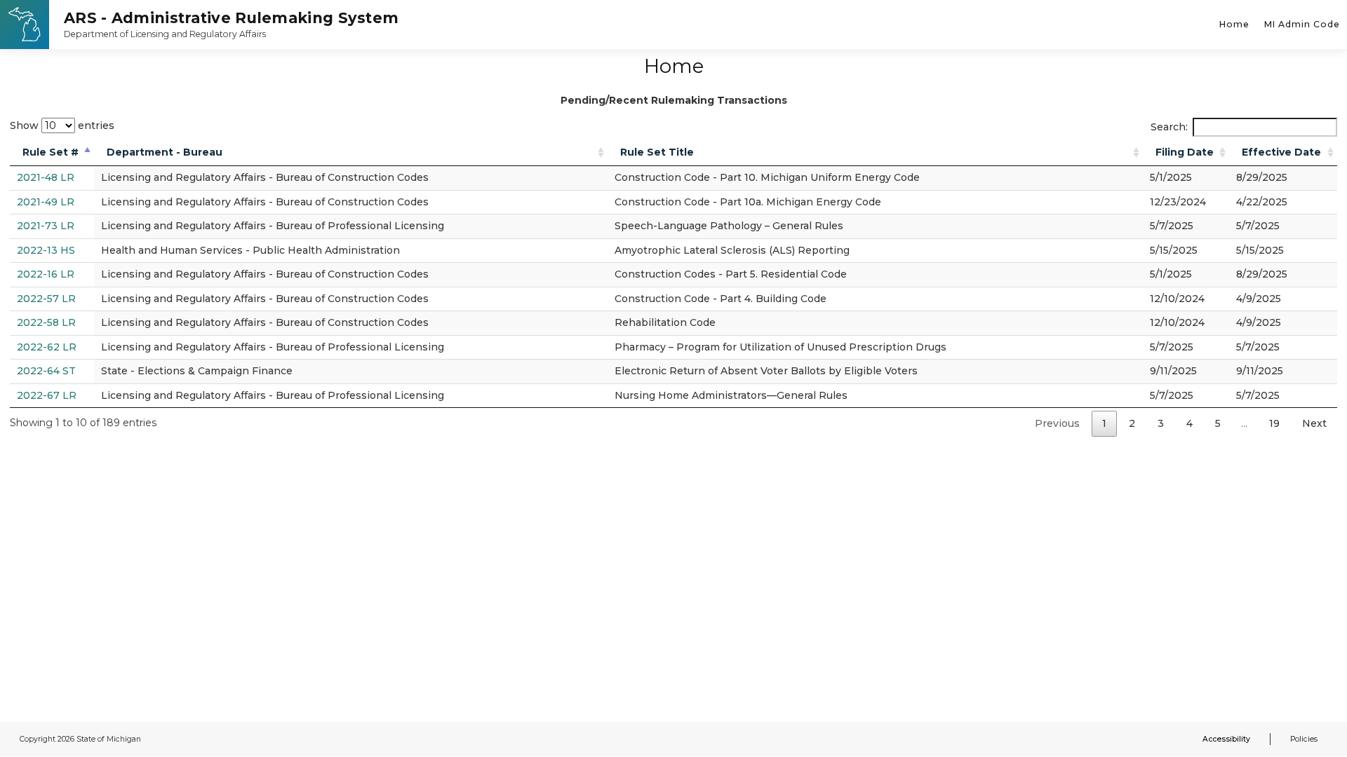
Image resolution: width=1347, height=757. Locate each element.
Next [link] (1314, 423)
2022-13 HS (46, 250)
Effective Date (1281, 152)
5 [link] (1218, 423)
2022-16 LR (45, 274)
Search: (1169, 127)
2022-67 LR (46, 395)
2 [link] (1132, 423)
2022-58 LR (46, 322)
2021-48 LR (45, 177)
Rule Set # (50, 152)
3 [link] (1161, 423)
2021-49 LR (45, 202)
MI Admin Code (1302, 24)
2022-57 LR (46, 298)
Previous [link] (1057, 423)
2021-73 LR (45, 225)
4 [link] (1189, 423)
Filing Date (1184, 152)
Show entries (62, 125)
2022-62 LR (46, 347)
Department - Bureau (164, 152)
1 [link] (1104, 423)
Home (1234, 24)
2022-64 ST (46, 370)
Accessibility (1226, 739)
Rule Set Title (657, 152)
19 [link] (1274, 423)
